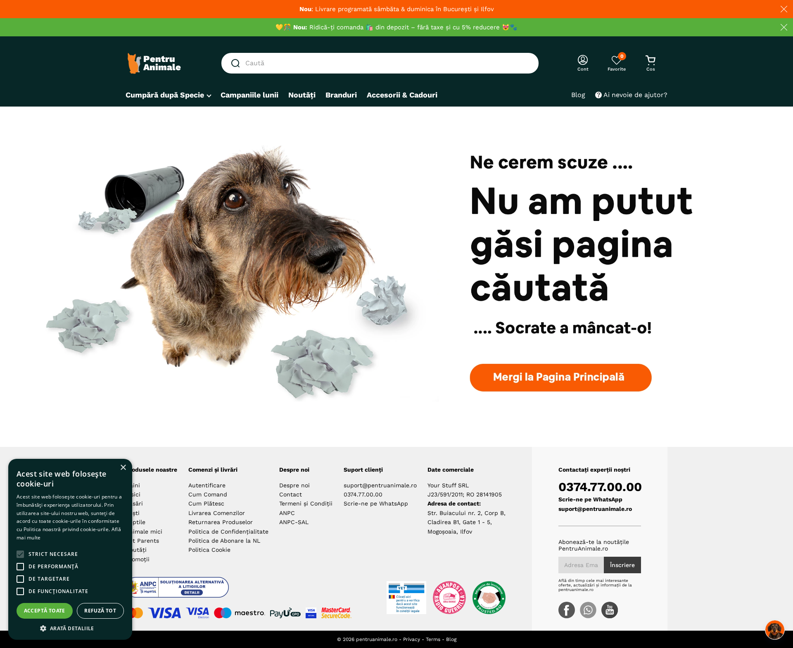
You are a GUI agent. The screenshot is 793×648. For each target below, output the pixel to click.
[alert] (70, 549)
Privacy (411, 639)
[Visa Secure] (311, 613)
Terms (433, 639)
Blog (451, 639)
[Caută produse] (237, 63)
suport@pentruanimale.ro (380, 485)
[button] (70, 627)
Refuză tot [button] (100, 610)
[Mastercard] (134, 613)
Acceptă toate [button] (44, 610)
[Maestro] (239, 613)
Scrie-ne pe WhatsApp (376, 503)
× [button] (123, 468)
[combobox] (380, 63)
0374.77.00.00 (363, 494)
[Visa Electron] (197, 613)
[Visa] (164, 613)
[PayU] (285, 613)
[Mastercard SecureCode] (336, 613)
